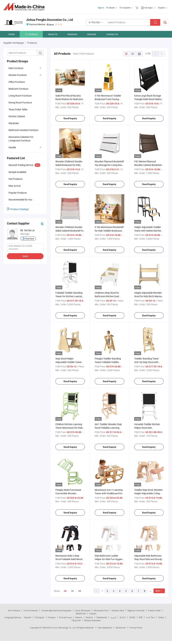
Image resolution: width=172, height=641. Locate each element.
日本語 (132, 617)
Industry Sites (118, 610)
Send (25, 256)
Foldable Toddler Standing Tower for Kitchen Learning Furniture (69, 296)
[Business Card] (42, 223)
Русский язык (65, 617)
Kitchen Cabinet (17, 116)
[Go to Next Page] (162, 53)
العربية (113, 617)
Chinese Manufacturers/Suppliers (56, 610)
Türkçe (161, 617)
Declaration (121, 627)
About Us (52, 34)
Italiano (78, 617)
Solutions (72, 34)
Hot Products (14, 610)
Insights (92, 613)
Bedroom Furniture (18, 88)
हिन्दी (140, 617)
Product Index (154, 610)
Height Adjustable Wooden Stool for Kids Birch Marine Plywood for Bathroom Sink (148, 296)
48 (79, 590)
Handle (12, 147)
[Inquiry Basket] (137, 7)
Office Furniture (17, 81)
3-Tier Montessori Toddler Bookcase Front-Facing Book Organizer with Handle (109, 99)
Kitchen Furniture (18, 75)
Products (33, 34)
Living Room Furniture (20, 95)
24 (65, 591)
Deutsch (89, 617)
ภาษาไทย (150, 617)
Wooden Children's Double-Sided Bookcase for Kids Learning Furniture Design (69, 165)
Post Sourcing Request (165, 22)
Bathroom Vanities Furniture (23, 130)
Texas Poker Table (18, 109)
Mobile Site (81, 613)
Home (11, 34)
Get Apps (148, 7)
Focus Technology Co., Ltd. (64, 627)
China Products (31, 610)
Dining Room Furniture (20, 102)
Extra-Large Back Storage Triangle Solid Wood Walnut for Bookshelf (148, 99)
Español (27, 617)
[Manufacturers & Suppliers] (25, 7)
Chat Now (29, 238)
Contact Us (112, 34)
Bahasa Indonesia (92, 620)
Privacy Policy (136, 627)
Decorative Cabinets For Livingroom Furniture (21, 138)
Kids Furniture (16, 68)
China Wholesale (82, 610)
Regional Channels (135, 610)
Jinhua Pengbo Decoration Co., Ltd (49, 19)
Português (39, 617)
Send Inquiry (70, 118)
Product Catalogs (19, 209)
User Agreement (105, 627)
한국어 (123, 617)
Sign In (101, 7)
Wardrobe (14, 123)
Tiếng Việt (76, 620)
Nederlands (102, 617)
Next (157, 590)
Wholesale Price (101, 610)
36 (72, 590)
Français (52, 617)
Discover (91, 34)
